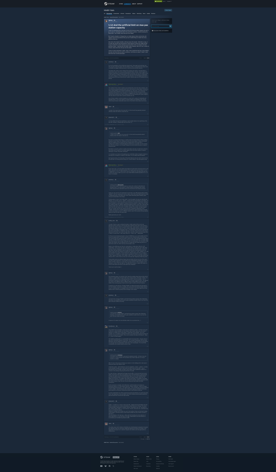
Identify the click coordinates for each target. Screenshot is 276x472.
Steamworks (136, 463)
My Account (171, 466)
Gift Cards (136, 468)
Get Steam (170, 459)
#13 (147, 397)
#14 (147, 420)
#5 (147, 161)
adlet (119, 133)
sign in (164, 1)
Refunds (158, 468)
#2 (147, 103)
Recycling (148, 466)
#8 (147, 269)
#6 (147, 176)
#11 (147, 322)
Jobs (147, 461)
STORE (121, 4)
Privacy (157, 459)
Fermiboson (120, 354)
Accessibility (159, 461)
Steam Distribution (138, 466)
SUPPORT (139, 4)
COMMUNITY (127, 4)
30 (147, 439)
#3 (147, 113)
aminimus (112, 217)
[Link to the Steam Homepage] (109, 5)
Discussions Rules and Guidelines (161, 30)
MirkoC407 (112, 124)
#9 (147, 291)
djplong (110, 20)
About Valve (149, 459)
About (134, 4)
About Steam (136, 459)
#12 (147, 346)
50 (149, 439)
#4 (147, 124)
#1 (147, 80)
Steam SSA (136, 461)
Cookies (158, 466)
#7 (147, 217)
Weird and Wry (121, 184)
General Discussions (114, 17)
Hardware (148, 463)
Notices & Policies (160, 463)
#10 (147, 303)
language (168, 1)
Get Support (171, 463)
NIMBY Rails (106, 17)
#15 (147, 433)
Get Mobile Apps (172, 461)
